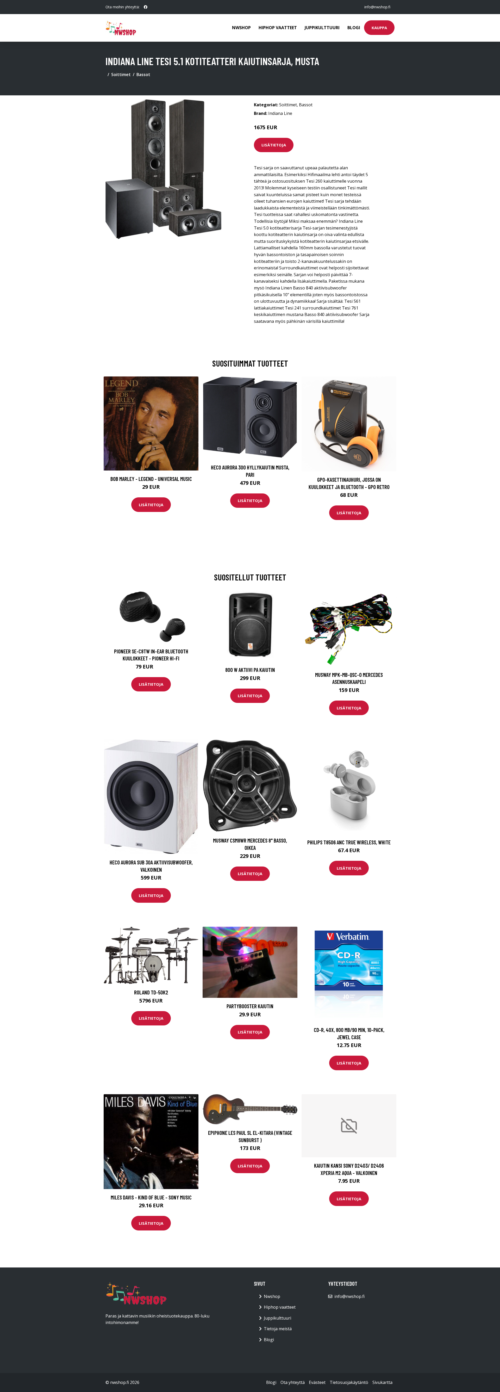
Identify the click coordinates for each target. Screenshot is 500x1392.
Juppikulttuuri (322, 27)
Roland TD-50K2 (151, 992)
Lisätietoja (273, 144)
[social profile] (145, 7)
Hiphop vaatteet (278, 27)
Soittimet (121, 74)
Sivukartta (382, 1382)
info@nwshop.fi (377, 6)
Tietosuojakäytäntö (349, 1382)
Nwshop (241, 27)
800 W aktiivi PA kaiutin (250, 669)
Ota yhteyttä (292, 1382)
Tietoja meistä (278, 1329)
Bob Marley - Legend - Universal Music (151, 478)
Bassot (143, 74)
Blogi (353, 27)
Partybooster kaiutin (250, 1006)
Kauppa (379, 27)
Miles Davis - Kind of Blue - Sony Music (151, 1197)
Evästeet (317, 1382)
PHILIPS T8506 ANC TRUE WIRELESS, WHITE (349, 842)
